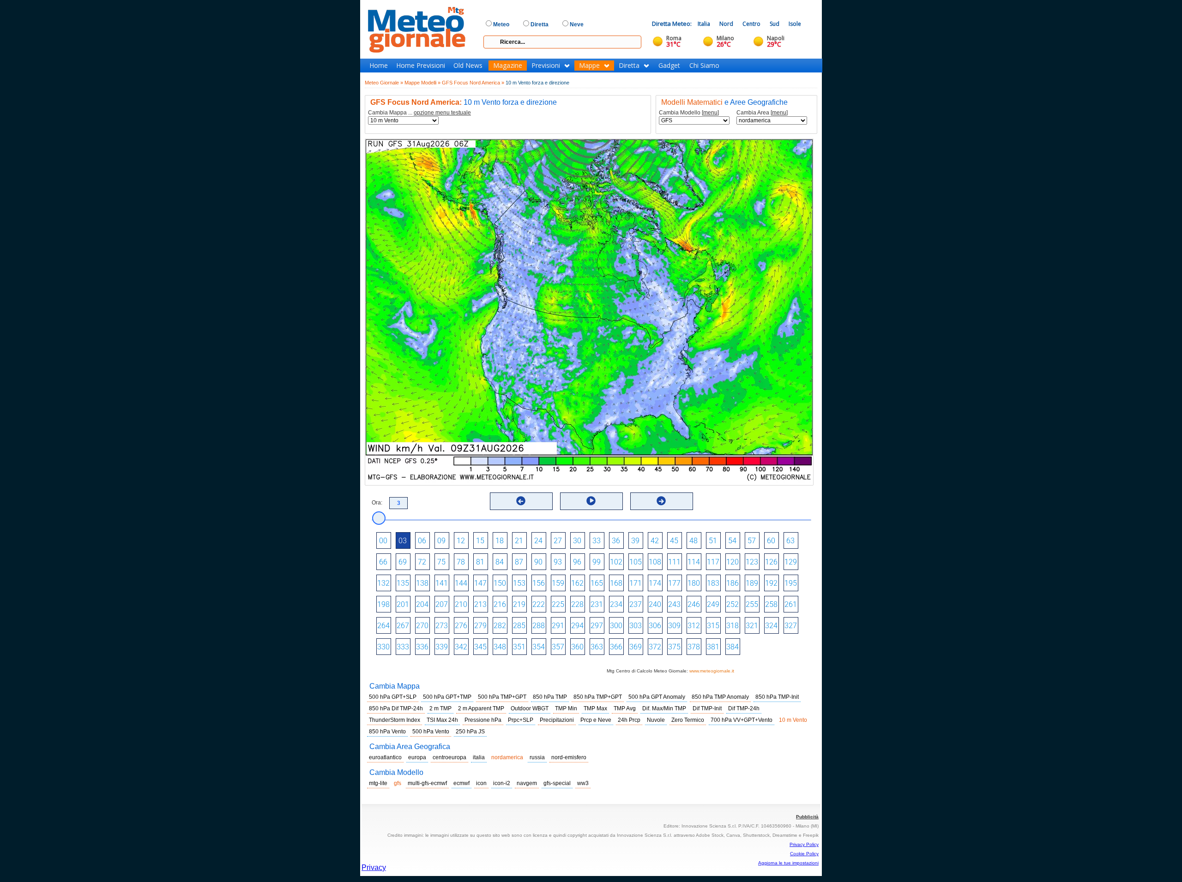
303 (635, 625)
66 (383, 562)
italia (479, 757)
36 (616, 540)
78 (461, 562)
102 (616, 562)
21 (519, 540)
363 (597, 646)
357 (558, 646)
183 (713, 583)
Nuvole (656, 720)
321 (752, 625)
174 (655, 583)
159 (558, 583)
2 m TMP (440, 708)
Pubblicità (807, 816)
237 (635, 604)
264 (383, 625)
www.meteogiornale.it (711, 670)
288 (538, 625)
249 (713, 604)
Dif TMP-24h (744, 708)
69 (402, 562)
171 (635, 583)
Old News (467, 65)
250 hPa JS (470, 731)
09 (441, 540)
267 (403, 625)
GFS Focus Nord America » (473, 82)
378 (693, 646)
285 (519, 625)
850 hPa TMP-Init (777, 697)
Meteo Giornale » (384, 82)
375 (674, 646)
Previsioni (545, 65)
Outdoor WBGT (530, 708)
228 (577, 604)
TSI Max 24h (442, 720)
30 (577, 540)
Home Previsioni (420, 65)
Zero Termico (687, 720)
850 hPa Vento (387, 731)
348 (500, 646)
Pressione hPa (482, 720)
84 (499, 562)
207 (441, 604)
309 (674, 625)
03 (402, 540)
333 (403, 646)
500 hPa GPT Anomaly (656, 697)
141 (441, 583)
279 (480, 625)
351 (519, 646)
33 (596, 540)
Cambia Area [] (762, 113)
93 (558, 562)
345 (480, 646)
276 (461, 625)
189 (752, 583)
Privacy (374, 867)
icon (481, 783)
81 (480, 562)
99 (596, 562)
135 (403, 583)
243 (674, 604)
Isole (795, 24)
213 (480, 604)
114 (693, 562)
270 (422, 625)
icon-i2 (501, 783)
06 (422, 540)
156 (538, 583)
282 (500, 625)
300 (616, 625)
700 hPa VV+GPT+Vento (741, 720)
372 (655, 646)
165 (597, 583)
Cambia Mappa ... (419, 113)
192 (771, 583)
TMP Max (595, 708)
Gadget (669, 65)
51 (713, 540)
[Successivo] (661, 501)
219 (519, 604)
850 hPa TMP (550, 697)
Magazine (507, 65)
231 (597, 604)
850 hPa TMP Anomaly (720, 697)
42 (655, 540)
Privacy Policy (804, 844)
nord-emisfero (568, 757)
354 (538, 646)
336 (422, 646)
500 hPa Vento (430, 731)
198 (383, 604)
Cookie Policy (804, 853)
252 (732, 604)
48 (693, 540)
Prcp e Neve (595, 720)
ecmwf (461, 783)
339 (441, 646)
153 (519, 583)
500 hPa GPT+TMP (447, 697)
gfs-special (557, 783)
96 (577, 562)
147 (480, 583)
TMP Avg (625, 708)
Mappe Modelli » (422, 82)
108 (655, 562)
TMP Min (566, 708)
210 (461, 604)
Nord (726, 24)
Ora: (377, 502)
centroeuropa (449, 757)
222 (538, 604)
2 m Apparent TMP (481, 708)
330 (383, 646)
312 (693, 625)
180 (693, 583)
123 (752, 562)
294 (577, 625)
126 (771, 562)
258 (771, 604)
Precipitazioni (557, 720)
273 (441, 625)
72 (422, 562)
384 (732, 646)
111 (674, 562)
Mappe (589, 65)
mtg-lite (378, 783)
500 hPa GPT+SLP (392, 697)
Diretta (629, 65)
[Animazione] (591, 501)
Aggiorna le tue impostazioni (788, 862)
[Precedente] (520, 501)
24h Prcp (629, 720)
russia (537, 757)
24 (538, 540)
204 (422, 604)
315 (713, 625)
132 (383, 583)
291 (558, 625)
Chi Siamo (704, 65)
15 (480, 540)
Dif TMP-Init (707, 708)
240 (655, 604)
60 (771, 540)
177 (674, 583)
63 (790, 540)
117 (713, 562)
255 (752, 604)
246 (693, 604)
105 (635, 562)
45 (674, 540)
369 (635, 646)
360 (577, 646)
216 (500, 604)
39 (635, 540)
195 (790, 583)
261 (790, 604)
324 (771, 625)
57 (752, 540)
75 (441, 562)
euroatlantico (385, 757)
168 (616, 583)
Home (378, 65)
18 (499, 540)
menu (710, 112)
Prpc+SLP (520, 720)
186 (732, 583)
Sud (774, 24)
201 (403, 604)
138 (422, 583)
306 (655, 625)
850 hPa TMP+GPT (597, 697)
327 (790, 625)
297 (597, 625)
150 (500, 583)
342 (461, 646)
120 (732, 562)
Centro (751, 24)
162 (577, 583)
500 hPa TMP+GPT (502, 697)
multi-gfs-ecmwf (427, 783)
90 (538, 562)
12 (461, 540)
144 (461, 583)
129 (790, 562)
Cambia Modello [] (689, 113)
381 (713, 646)
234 (616, 604)
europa (417, 757)
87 (519, 562)
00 (383, 540)
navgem (527, 783)
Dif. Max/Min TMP (664, 708)
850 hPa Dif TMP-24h (396, 708)
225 (558, 604)
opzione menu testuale (442, 112)
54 (732, 540)
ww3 (583, 783)
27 (558, 540)
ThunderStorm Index (394, 720)
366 (616, 646)
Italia (704, 24)
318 (732, 625)
